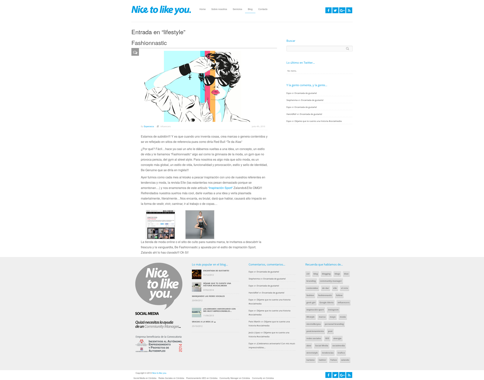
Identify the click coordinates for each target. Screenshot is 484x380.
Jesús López (254, 332)
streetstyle (312, 352)
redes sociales (313, 338)
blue (346, 273)
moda (343, 316)
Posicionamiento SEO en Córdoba (201, 377)
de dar (325, 288)
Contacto (263, 9)
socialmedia (338, 345)
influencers (166, 126)
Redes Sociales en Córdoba (171, 377)
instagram (333, 309)
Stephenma (292, 100)
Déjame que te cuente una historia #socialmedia (318, 121)
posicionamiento (315, 331)
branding (311, 280)
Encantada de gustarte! (306, 93)
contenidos (312, 288)
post (330, 331)
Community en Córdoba (263, 377)
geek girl (310, 302)
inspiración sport (315, 309)
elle (335, 288)
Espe (288, 93)
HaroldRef (291, 114)
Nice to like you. (159, 372)
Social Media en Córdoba (144, 377)
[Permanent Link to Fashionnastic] (202, 86)
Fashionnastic (149, 42)
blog (315, 273)
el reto (344, 288)
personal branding (334, 324)
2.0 (307, 273)
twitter (322, 359)
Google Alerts (327, 302)
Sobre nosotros (219, 9)
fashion (310, 295)
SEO (327, 338)
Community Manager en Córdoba (235, 377)
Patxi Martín (255, 321)
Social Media (321, 345)
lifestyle (310, 316)
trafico (341, 352)
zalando (345, 359)
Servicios (237, 9)
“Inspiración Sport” (220, 188)
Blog (250, 9)
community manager (331, 280)
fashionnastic (325, 295)
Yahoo (333, 359)
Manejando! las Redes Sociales (208, 296)
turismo (310, 359)
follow (339, 295)
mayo (333, 316)
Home (202, 9)
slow (308, 345)
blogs (337, 273)
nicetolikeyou (313, 324)
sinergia (337, 338)
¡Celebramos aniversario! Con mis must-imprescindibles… (219, 310)
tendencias (328, 352)
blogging (326, 273)
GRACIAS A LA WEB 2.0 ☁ (204, 321)
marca (322, 316)
